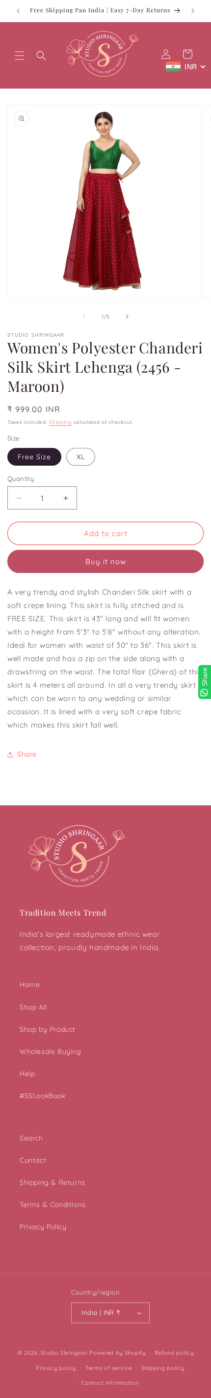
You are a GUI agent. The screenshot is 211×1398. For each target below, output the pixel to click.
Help (27, 1073)
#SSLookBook (43, 1095)
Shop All (33, 1007)
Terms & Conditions (53, 1204)
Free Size (34, 456)
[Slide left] (84, 316)
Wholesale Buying (50, 1051)
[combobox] (186, 66)
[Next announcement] (193, 11)
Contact (33, 1160)
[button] (19, 55)
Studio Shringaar (64, 1352)
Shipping (60, 422)
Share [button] (27, 754)
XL (81, 456)
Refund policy (174, 1352)
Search (31, 1138)
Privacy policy (56, 1368)
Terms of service (108, 1368)
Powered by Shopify (117, 1352)
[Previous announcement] (18, 11)
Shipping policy (163, 1368)
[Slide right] (127, 316)
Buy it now (105, 561)
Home (30, 984)
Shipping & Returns (52, 1182)
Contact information (109, 1382)
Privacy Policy (43, 1226)
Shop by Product (48, 1029)
